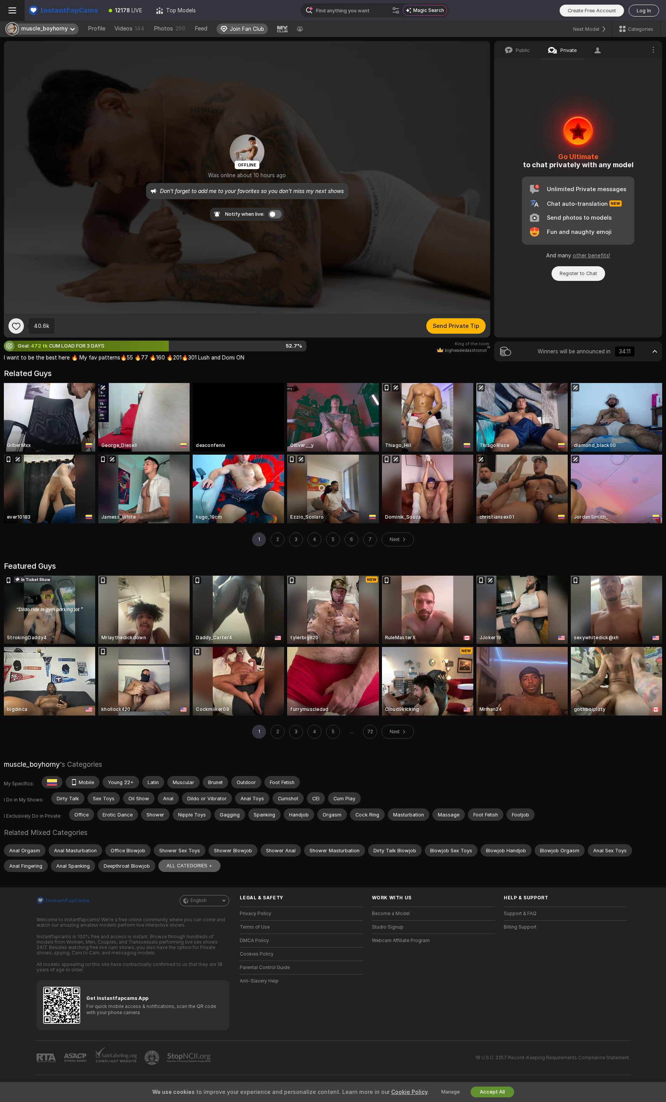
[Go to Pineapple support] (153, 1057)
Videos (129, 28)
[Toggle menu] (12, 10)
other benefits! (591, 255)
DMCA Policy (254, 940)
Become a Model (391, 913)
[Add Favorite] (16, 326)
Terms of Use (255, 927)
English (198, 900)
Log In (644, 10)
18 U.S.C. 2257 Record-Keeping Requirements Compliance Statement (552, 1057)
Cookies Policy (257, 954)
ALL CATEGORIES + (189, 865)
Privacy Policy (255, 913)
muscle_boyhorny (32, 764)
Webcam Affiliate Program (401, 940)
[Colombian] (52, 782)
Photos (169, 28)
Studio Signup (388, 927)
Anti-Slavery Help (259, 981)
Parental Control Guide (265, 967)
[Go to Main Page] (63, 10)
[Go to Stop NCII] (189, 1057)
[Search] (395, 10)
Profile (96, 28)
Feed (201, 28)
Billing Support (520, 927)
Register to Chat (578, 273)
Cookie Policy (409, 1092)
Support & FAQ (520, 913)
